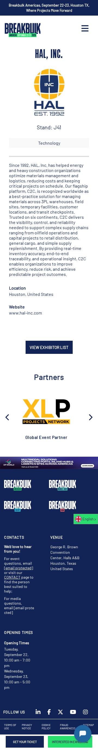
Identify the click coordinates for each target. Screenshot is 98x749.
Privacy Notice (27, 726)
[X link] (60, 714)
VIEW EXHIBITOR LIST (49, 347)
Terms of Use (10, 726)
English (88, 519)
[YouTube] (73, 714)
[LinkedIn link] (38, 714)
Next (90, 416)
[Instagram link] (85, 714)
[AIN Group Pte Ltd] (46, 411)
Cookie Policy (46, 726)
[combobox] (86, 519)
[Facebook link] (49, 714)
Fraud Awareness (67, 726)
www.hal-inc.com (25, 312)
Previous (7, 416)
